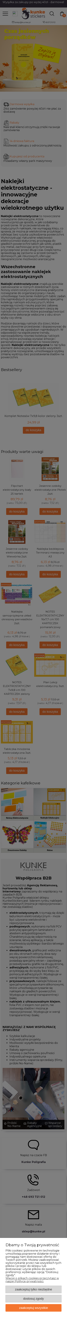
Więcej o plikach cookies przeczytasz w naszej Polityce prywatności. (32, 1280)
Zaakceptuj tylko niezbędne (33, 1289)
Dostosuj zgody (33, 1298)
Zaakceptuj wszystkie (33, 1308)
